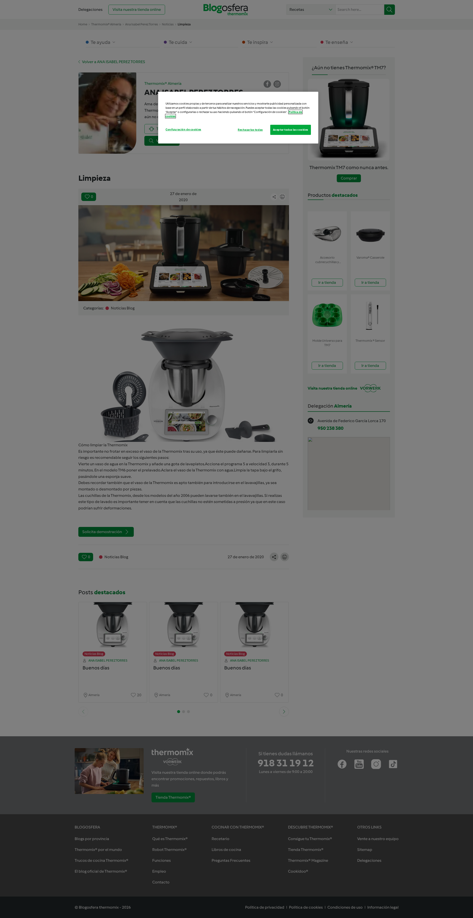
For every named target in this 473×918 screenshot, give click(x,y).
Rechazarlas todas (250, 129)
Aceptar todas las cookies (290, 129)
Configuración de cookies (183, 129)
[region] (238, 118)
